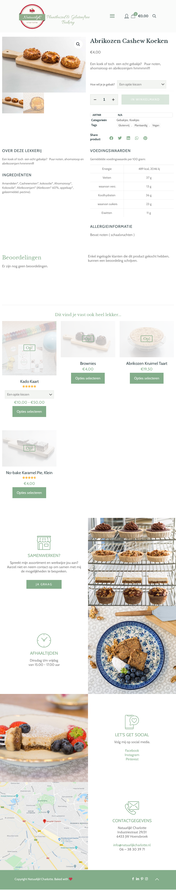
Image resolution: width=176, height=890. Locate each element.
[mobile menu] (112, 16)
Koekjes (134, 120)
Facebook (132, 751)
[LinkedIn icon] (137, 879)
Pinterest (132, 759)
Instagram (132, 755)
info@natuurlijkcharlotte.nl (132, 845)
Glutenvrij (123, 125)
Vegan (155, 125)
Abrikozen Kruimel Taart (146, 363)
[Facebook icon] (133, 879)
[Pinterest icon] (142, 879)
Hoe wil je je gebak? (102, 84)
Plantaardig (141, 125)
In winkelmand (145, 99)
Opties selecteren (29, 411)
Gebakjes (122, 120)
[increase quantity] (113, 99)
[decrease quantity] (95, 99)
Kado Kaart (29, 381)
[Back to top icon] (156, 879)
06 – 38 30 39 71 (132, 849)
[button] (78, 44)
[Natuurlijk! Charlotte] (55, 16)
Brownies (88, 363)
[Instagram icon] (146, 879)
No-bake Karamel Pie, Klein (29, 472)
